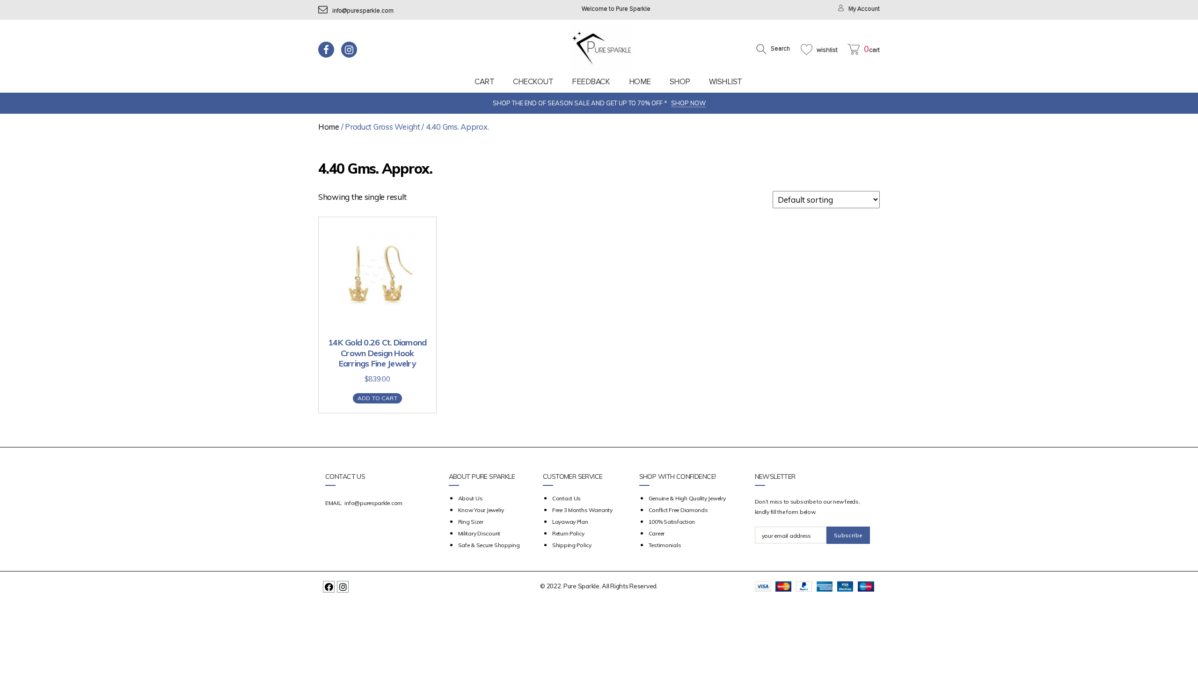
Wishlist (725, 82)
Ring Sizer (470, 521)
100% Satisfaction (672, 521)
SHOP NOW (688, 103)
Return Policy (568, 533)
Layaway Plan (570, 521)
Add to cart (377, 398)
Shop (680, 82)
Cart (484, 82)
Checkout (533, 82)
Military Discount (479, 533)
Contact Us (566, 498)
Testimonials (665, 545)
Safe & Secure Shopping (489, 545)
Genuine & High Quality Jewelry (687, 498)
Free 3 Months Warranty (582, 509)
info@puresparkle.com (363, 11)
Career (657, 533)
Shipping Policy (572, 545)
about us (470, 498)
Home (640, 82)
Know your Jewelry (481, 509)
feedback (591, 82)
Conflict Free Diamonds (678, 509)
